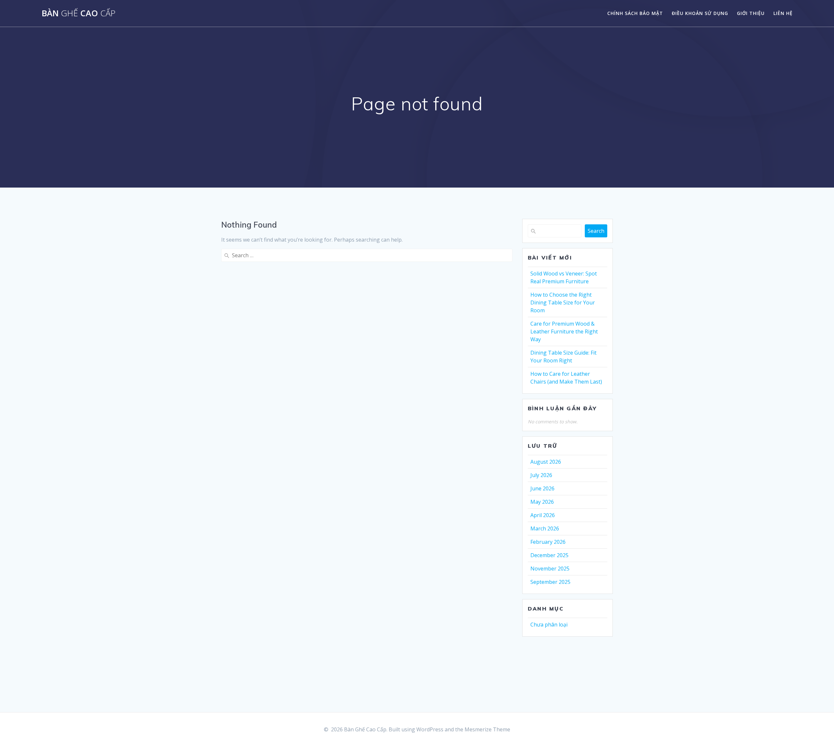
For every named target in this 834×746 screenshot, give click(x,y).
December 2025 (549, 555)
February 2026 (548, 541)
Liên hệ (783, 13)
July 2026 (541, 475)
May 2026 (542, 501)
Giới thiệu (751, 13)
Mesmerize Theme (487, 729)
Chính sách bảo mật (635, 13)
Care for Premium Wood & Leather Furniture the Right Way (564, 331)
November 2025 (549, 568)
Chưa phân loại (549, 624)
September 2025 (550, 581)
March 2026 (544, 528)
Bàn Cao (78, 13)
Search (596, 230)
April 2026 (542, 515)
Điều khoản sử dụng (700, 13)
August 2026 (545, 461)
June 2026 (542, 488)
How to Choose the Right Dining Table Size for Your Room (562, 302)
